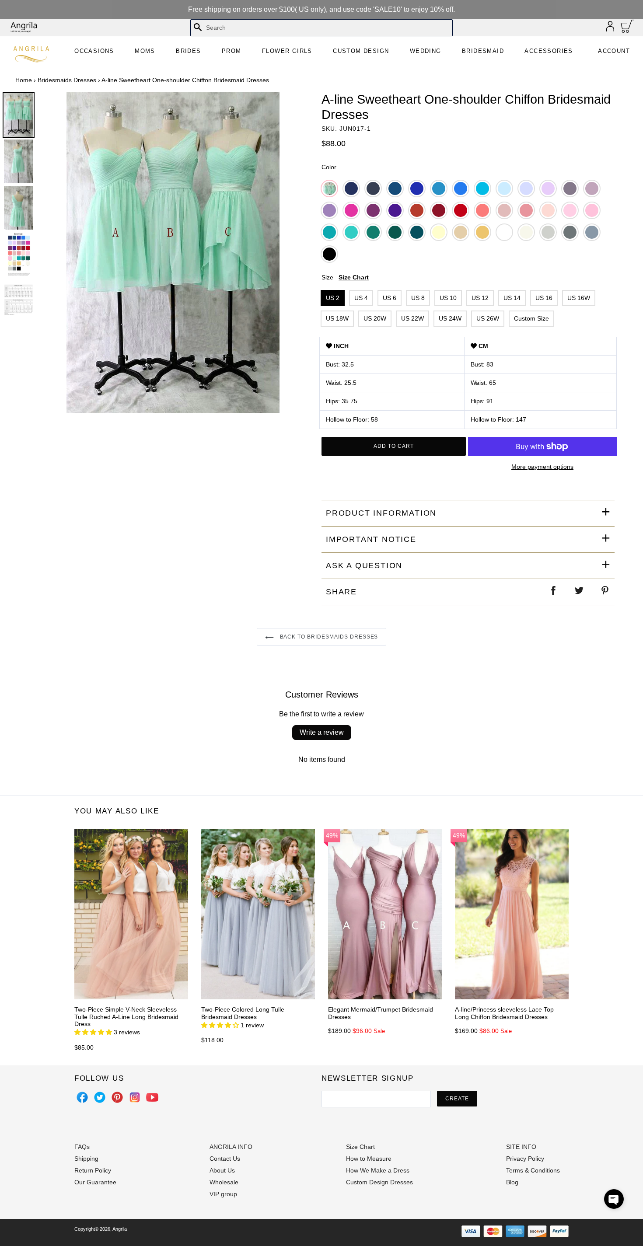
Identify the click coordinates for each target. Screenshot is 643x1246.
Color (329, 167)
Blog (512, 1182)
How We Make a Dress (377, 1170)
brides (188, 51)
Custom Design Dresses (379, 1182)
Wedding (425, 51)
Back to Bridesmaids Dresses (328, 637)
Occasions (94, 51)
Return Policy (92, 1170)
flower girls (287, 51)
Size (345, 277)
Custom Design (361, 51)
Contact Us (225, 1158)
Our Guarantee (95, 1182)
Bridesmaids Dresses (67, 80)
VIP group (223, 1193)
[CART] (627, 28)
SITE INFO (521, 1146)
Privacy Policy (525, 1158)
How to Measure (368, 1158)
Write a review (322, 732)
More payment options (542, 466)
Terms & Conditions (533, 1170)
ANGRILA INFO (231, 1146)
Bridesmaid (483, 51)
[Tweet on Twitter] (579, 592)
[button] (614, 1199)
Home (23, 80)
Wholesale (224, 1182)
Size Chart (354, 277)
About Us (222, 1170)
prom (231, 51)
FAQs (82, 1146)
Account (614, 51)
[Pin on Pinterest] (605, 592)
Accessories (548, 51)
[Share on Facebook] (554, 592)
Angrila (119, 1229)
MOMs (145, 51)
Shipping (86, 1158)
